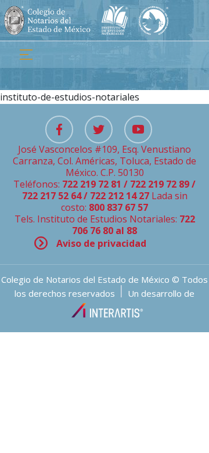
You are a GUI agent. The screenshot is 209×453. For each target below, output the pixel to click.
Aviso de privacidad (101, 243)
